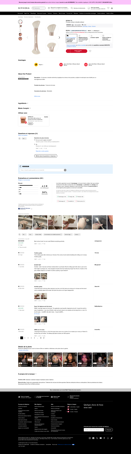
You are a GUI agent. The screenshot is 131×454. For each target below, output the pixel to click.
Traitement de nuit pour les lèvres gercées (56, 382)
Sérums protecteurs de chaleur (94, 382)
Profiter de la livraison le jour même (42, 431)
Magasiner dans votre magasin (41, 429)
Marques (76, 13)
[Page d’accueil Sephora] (24, 8)
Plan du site (54, 444)
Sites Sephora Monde (22, 419)
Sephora (51, 379)
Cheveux (55, 13)
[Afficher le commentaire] (25, 222)
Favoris (36, 427)
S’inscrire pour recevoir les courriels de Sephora (96, 426)
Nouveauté (20, 13)
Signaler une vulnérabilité (23, 428)
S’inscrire (109, 429)
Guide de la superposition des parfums (35, 382)
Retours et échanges (55, 408)
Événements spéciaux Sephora (24, 415)
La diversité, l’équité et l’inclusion (25, 421)
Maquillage (33, 13)
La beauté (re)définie (22, 426)
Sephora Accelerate (22, 424)
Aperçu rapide (23, 123)
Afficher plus (37, 96)
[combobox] (39, 8)
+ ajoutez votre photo (23, 350)
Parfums (50, 13)
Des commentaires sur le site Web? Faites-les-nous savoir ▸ (65, 390)
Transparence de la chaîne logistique (23, 411)
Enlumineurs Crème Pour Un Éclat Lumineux (29, 384)
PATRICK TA (69, 20)
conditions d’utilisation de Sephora (37, 444)
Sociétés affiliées (21, 413)
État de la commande (39, 410)
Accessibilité (53, 428)
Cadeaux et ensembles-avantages (87, 13)
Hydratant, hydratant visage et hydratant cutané (37, 379)
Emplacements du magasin (56, 424)
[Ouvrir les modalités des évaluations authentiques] (31, 209)
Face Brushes (38, 17)
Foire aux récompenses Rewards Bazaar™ (39, 424)
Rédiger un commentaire (24, 180)
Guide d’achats (54, 419)
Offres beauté (37, 421)
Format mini (69, 13)
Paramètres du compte (39, 414)
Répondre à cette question (42, 151)
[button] (92, 31)
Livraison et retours (71, 46)
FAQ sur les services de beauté (57, 421)
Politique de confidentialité (23, 444)
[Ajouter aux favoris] (90, 51)
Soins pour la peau (41, 13)
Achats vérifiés (38, 234)
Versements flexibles (55, 426)
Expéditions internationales (56, 417)
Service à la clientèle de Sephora (58, 406)
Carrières (20, 408)
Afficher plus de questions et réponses (46, 156)
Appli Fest (26, 13)
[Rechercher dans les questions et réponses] (19, 138)
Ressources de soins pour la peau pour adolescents (58, 430)
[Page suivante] (43, 337)
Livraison (53, 413)
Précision (94, 26)
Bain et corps (62, 13)
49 (40, 338)
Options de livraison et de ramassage (56, 411)
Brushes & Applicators (28, 17)
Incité (80, 361)
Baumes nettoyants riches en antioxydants (76, 382)
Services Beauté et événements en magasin (42, 417)
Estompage (85, 26)
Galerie (36, 408)
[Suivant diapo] (59, 37)
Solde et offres (109, 13)
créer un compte (82, 45)
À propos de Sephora (22, 406)
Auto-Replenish (38, 419)
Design (89, 26)
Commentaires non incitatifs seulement (52, 234)
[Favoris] (108, 8)
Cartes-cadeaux (101, 13)
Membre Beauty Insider (39, 406)
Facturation (53, 415)
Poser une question (23, 135)
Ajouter (30, 123)
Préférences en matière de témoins (65, 444)
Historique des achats (39, 412)
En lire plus (37, 313)
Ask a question (78, 24)
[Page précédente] (18, 337)
